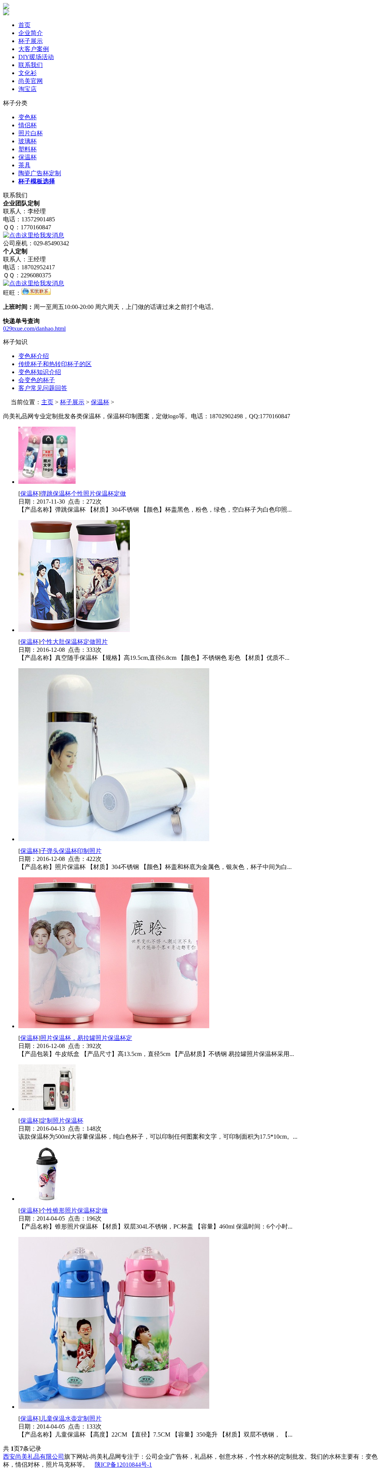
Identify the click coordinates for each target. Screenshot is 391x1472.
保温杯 (27, 157)
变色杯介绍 (33, 356)
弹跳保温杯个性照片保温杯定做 (83, 493)
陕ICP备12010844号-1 (123, 1464)
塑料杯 (27, 149)
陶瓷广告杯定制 (39, 173)
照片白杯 (30, 133)
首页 (24, 25)
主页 (47, 402)
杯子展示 (30, 41)
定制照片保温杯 (61, 1120)
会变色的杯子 (36, 380)
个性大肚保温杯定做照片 (74, 641)
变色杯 (27, 117)
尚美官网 (30, 81)
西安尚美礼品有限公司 (33, 1456)
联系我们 (30, 65)
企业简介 (30, 33)
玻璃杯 (27, 141)
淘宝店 (27, 89)
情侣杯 (27, 125)
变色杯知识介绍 (39, 372)
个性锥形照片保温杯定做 (74, 1210)
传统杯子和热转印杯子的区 (55, 364)
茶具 (24, 165)
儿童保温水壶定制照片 (71, 1418)
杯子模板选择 (36, 181)
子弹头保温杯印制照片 (71, 851)
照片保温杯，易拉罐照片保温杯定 (86, 1038)
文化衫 (27, 73)
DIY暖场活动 (36, 57)
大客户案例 (33, 49)
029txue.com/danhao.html (34, 328)
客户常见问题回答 (42, 388)
